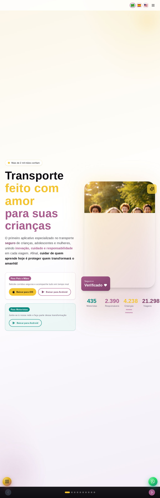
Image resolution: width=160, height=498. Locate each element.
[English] (146, 5)
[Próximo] (152, 492)
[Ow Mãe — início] (12, 5)
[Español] (139, 5)
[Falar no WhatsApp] (153, 481)
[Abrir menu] (153, 5)
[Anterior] (8, 492)
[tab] (67, 492)
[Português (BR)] (133, 5)
